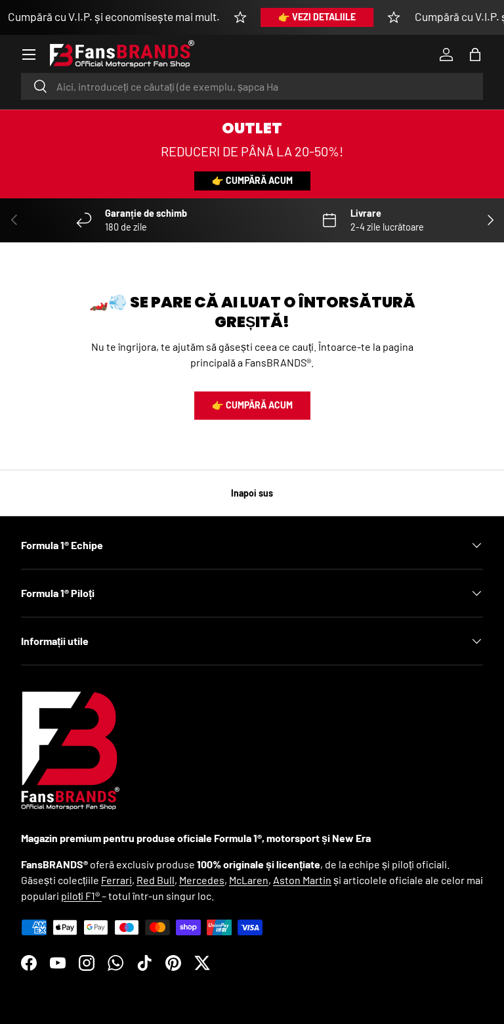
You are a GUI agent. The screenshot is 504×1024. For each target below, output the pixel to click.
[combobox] (252, 86)
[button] (475, 54)
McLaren (248, 880)
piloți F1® (81, 895)
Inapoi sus (252, 493)
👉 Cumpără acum (252, 180)
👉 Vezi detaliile (317, 16)
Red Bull (155, 880)
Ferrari (116, 880)
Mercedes (201, 880)
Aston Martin (302, 880)
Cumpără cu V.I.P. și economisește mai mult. (114, 16)
